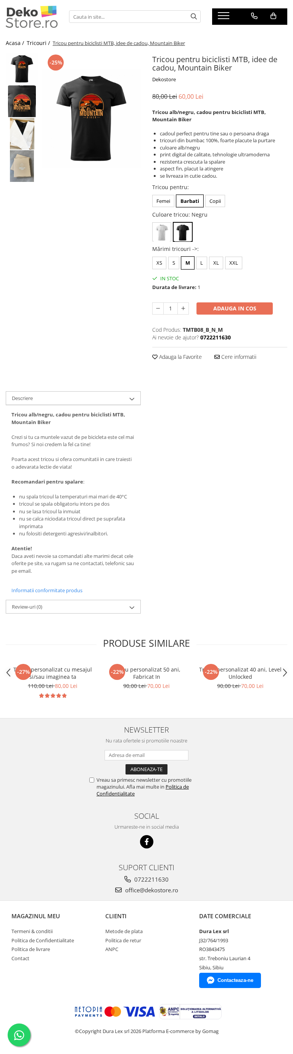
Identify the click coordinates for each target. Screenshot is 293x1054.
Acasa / (16, 43)
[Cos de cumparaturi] (273, 16)
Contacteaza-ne (235, 980)
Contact (20, 958)
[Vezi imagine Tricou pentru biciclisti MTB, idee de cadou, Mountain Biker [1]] (22, 101)
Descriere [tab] (22, 398)
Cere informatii (238, 356)
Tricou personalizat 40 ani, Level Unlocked (240, 673)
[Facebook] (146, 841)
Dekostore (164, 79)
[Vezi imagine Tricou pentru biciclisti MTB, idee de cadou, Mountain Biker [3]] (22, 166)
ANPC (111, 949)
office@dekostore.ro (151, 890)
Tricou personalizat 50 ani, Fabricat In (146, 673)
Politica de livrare (30, 949)
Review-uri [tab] (27, 606)
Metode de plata (124, 931)
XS (159, 262)
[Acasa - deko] (32, 17)
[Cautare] (194, 16)
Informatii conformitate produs (46, 590)
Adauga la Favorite (180, 356)
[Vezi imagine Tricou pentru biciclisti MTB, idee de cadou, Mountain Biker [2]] (22, 133)
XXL (233, 262)
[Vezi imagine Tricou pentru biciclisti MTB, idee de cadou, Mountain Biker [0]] (22, 69)
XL (216, 262)
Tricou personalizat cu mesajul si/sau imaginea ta (52, 673)
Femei (163, 201)
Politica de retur (123, 940)
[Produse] (224, 18)
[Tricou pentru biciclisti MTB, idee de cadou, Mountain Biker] (91, 118)
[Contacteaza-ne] (254, 16)
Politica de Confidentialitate (42, 940)
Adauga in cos (234, 308)
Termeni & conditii (32, 931)
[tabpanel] (91, 118)
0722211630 (151, 879)
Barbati (189, 201)
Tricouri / (39, 43)
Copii (215, 201)
